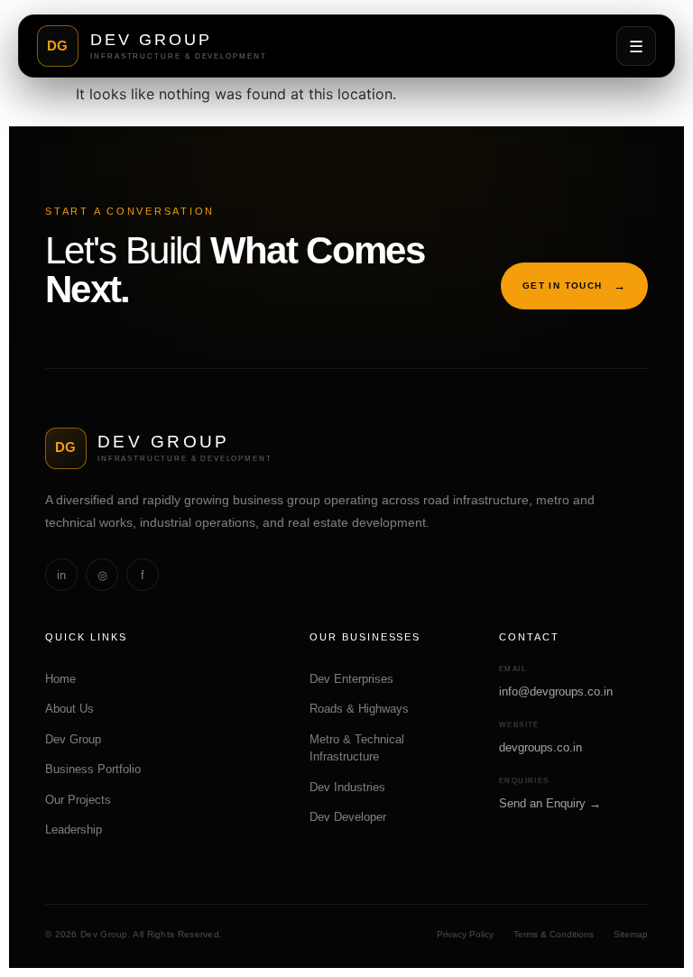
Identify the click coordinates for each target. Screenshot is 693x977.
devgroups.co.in (540, 747)
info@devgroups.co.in (556, 691)
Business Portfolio (98, 769)
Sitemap (631, 934)
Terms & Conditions (553, 934)
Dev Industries (347, 787)
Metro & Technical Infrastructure (357, 748)
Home (66, 679)
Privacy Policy (465, 934)
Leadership (79, 829)
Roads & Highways (359, 708)
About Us (75, 708)
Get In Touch (574, 285)
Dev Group (78, 739)
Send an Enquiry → (550, 803)
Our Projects (83, 799)
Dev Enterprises (351, 679)
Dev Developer (348, 817)
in (61, 575)
